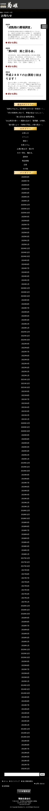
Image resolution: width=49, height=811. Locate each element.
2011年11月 (25, 769)
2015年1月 (25, 681)
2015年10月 (25, 657)
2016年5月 (25, 634)
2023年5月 (25, 316)
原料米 (25, 157)
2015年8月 (25, 665)
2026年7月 (25, 181)
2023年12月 (25, 288)
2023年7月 (25, 308)
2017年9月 (25, 570)
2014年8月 (25, 701)
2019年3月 (25, 499)
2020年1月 (25, 459)
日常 (25, 165)
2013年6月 (25, 753)
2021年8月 (25, 395)
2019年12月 (25, 463)
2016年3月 (25, 638)
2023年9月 (25, 300)
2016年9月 (25, 618)
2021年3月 (25, 411)
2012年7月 (25, 765)
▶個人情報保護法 (27, 781)
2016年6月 (25, 630)
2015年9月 (25, 661)
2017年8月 (25, 574)
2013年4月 (25, 761)
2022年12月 (25, 332)
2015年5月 (25, 677)
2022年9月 (25, 344)
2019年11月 (25, 467)
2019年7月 (25, 483)
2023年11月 (25, 292)
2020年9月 (25, 435)
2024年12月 (25, 248)
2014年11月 (25, 689)
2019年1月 (25, 506)
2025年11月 (25, 209)
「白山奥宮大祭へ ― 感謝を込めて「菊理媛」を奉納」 (25, 121)
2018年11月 (25, 514)
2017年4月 (25, 590)
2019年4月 (25, 495)
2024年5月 (25, 272)
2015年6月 (25, 673)
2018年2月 (25, 550)
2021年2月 (25, 415)
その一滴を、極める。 (25, 153)
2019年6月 (25, 487)
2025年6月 (25, 229)
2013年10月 (25, 737)
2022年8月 (25, 348)
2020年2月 (25, 455)
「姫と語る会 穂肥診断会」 (25, 117)
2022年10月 (25, 340)
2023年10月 (25, 296)
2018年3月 (25, 546)
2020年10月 (25, 431)
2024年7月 (25, 268)
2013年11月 (25, 733)
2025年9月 (25, 217)
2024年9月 (25, 260)
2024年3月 (25, 276)
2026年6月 (25, 185)
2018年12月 (25, 510)
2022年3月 (25, 368)
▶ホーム (5, 781)
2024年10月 (25, 256)
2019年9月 (25, 475)
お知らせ (25, 133)
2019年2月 (25, 503)
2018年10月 (25, 518)
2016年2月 (25, 642)
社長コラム (25, 145)
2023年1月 (25, 328)
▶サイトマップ (14, 781)
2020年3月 (25, 451)
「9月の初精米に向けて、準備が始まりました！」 (25, 113)
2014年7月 (25, 705)
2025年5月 (25, 232)
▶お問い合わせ (39, 783)
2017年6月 (25, 582)
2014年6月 (25, 709)
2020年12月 (25, 423)
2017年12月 (25, 558)
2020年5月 (25, 443)
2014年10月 (25, 693)
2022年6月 (25, 356)
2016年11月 (25, 610)
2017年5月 (25, 586)
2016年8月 (25, 622)
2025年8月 (25, 221)
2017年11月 (25, 562)
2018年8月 (25, 526)
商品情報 (25, 161)
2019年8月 (25, 479)
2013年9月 (25, 741)
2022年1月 (25, 375)
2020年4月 (25, 447)
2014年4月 (25, 717)
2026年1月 (25, 201)
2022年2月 (25, 371)
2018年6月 (25, 534)
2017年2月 (25, 598)
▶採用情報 (5, 786)
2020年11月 (25, 427)
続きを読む (13, 43)
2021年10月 (25, 387)
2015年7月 (25, 669)
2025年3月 (25, 236)
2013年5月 (25, 757)
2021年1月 (25, 419)
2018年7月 (25, 530)
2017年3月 (25, 594)
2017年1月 (25, 602)
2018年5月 (25, 538)
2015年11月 (25, 653)
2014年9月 (25, 697)
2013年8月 (25, 745)
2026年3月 (25, 193)
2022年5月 (25, 360)
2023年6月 (25, 312)
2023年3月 (25, 320)
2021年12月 (25, 379)
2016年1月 (25, 645)
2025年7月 (25, 225)
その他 (25, 169)
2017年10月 (25, 566)
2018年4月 (25, 542)
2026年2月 (25, 197)
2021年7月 (25, 399)
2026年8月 (25, 177)
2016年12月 (25, 606)
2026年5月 (25, 189)
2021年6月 (25, 403)
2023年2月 (25, 324)
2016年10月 (25, 614)
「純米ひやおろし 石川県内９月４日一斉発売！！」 (25, 109)
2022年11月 (25, 336)
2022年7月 (25, 352)
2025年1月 (25, 244)
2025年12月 (25, 205)
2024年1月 (25, 284)
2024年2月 (25, 280)
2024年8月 (25, 264)
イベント (25, 137)
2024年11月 (25, 252)
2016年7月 (25, 626)
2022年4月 (25, 364)
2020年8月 (25, 439)
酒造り (25, 141)
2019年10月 (25, 471)
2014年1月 (25, 725)
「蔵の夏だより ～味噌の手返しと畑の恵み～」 (25, 125)
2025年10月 (25, 213)
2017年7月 (25, 578)
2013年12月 (25, 729)
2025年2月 (25, 240)
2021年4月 (25, 407)
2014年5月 (25, 713)
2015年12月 (25, 649)
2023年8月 (25, 304)
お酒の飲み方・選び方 (25, 149)
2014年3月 (25, 721)
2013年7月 (25, 749)
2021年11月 (25, 383)
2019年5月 (25, 491)
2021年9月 (25, 391)
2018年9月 (25, 522)
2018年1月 (25, 554)
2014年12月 (25, 685)
